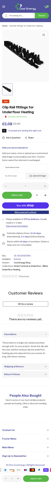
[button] (36, 195)
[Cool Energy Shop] (25, 6)
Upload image (39, 175)
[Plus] (45, 186)
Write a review (25, 304)
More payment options (25, 212)
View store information (17, 226)
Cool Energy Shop (22, 262)
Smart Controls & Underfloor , (28, 266)
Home (4, 26)
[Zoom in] (43, 35)
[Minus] (5, 186)
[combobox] (25, 15)
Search (42, 15)
